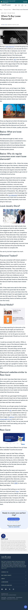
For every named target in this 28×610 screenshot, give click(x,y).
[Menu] (25, 5)
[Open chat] (25, 606)
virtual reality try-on (6, 419)
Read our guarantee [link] (14, 526)
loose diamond (9, 46)
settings (11, 417)
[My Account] (19, 5)
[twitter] (9, 589)
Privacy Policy (3, 597)
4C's (15, 59)
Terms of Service (19, 597)
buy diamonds (13, 195)
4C (10, 410)
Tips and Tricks (7, 9)
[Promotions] (15, 5)
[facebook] (2, 589)
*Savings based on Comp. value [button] (12, 598)
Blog (1, 9)
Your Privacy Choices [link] (11, 597)
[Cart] (22, 5)
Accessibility (3, 598)
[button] (14, 572)
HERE (16, 483)
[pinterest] (6, 589)
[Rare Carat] (6, 5)
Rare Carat (4, 24)
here (17, 491)
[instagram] (13, 589)
